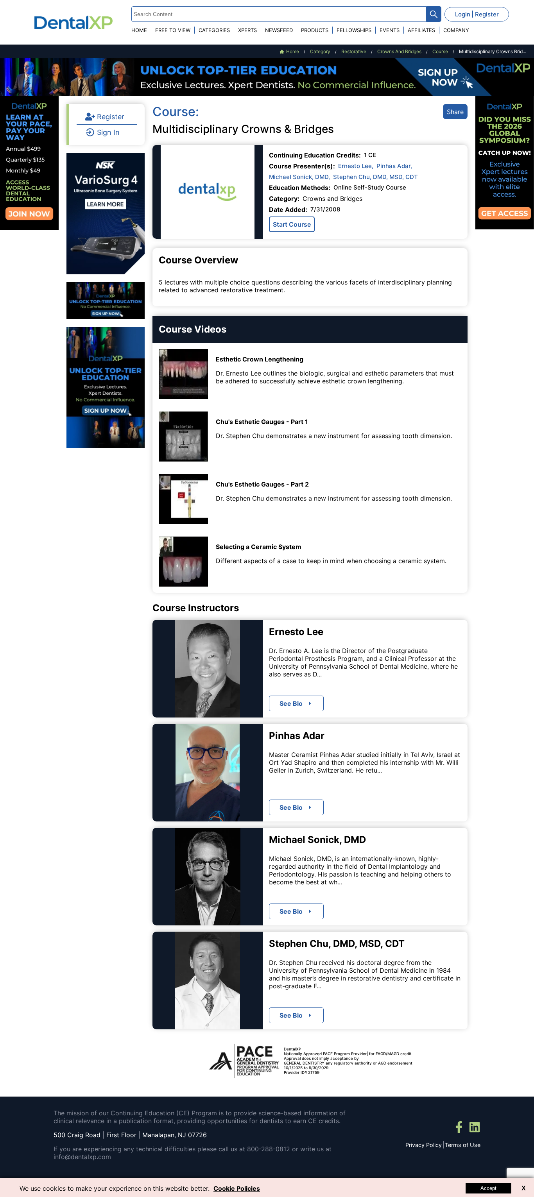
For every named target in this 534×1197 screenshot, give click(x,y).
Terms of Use (462, 1145)
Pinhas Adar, (394, 166)
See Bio (291, 703)
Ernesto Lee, (355, 166)
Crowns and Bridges (332, 198)
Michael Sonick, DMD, (299, 177)
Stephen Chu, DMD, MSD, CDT (375, 177)
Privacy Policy (423, 1145)
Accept (488, 1188)
